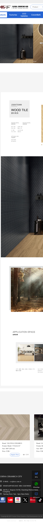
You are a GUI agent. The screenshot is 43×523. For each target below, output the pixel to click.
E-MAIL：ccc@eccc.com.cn (12, 481)
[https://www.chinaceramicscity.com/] (14, 7)
